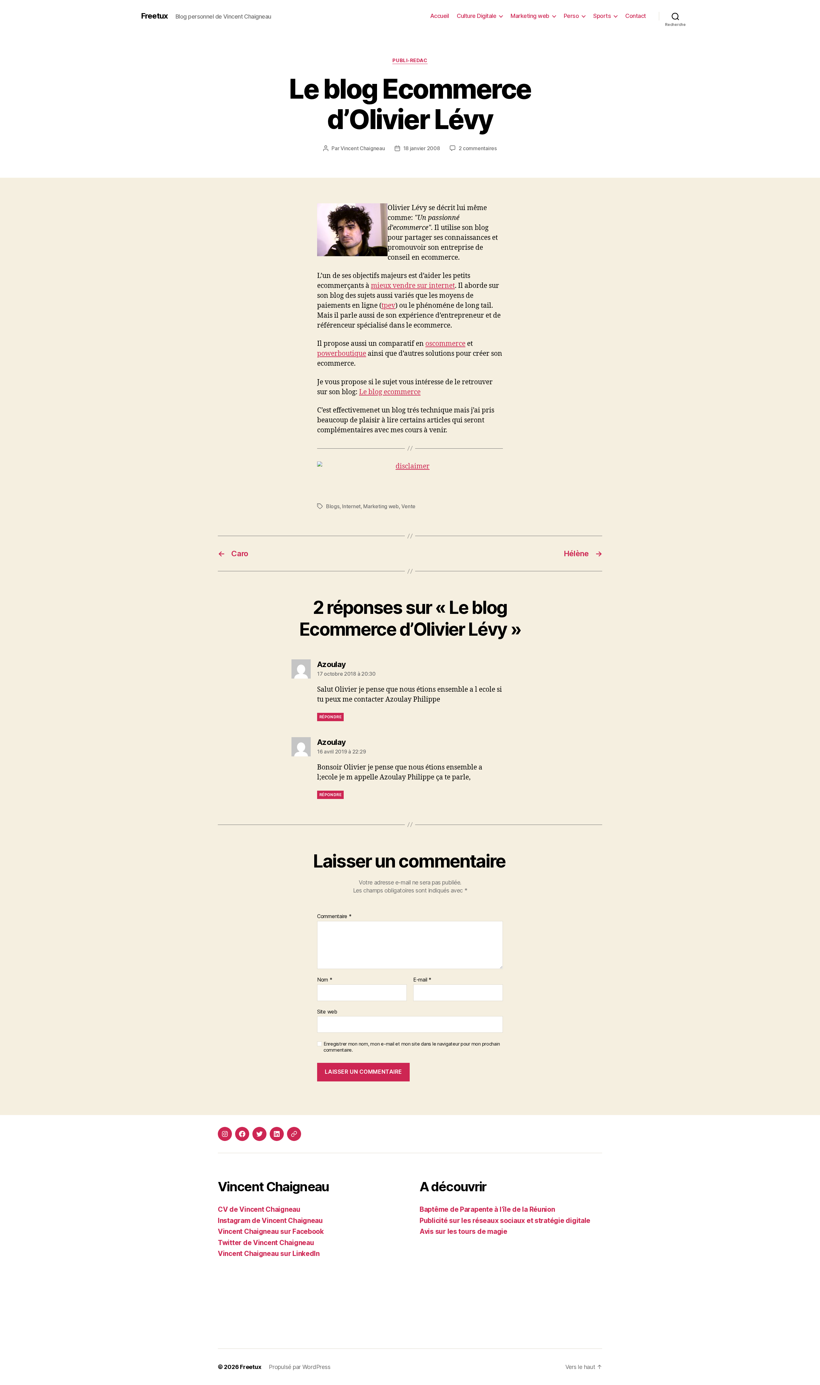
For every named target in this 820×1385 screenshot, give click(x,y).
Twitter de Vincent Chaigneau (266, 1243)
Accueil (439, 15)
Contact (635, 15)
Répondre (330, 716)
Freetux (154, 16)
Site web (327, 1011)
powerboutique (341, 353)
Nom (324, 980)
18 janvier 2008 (421, 148)
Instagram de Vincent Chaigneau (270, 1221)
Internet (351, 506)
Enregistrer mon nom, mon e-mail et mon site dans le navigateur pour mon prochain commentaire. (412, 1047)
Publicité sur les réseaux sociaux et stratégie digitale (505, 1221)
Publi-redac (409, 60)
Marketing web (530, 15)
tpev (388, 305)
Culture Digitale (476, 15)
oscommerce (445, 343)
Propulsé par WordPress (299, 1367)
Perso (571, 15)
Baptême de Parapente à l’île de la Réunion (487, 1209)
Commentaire (334, 916)
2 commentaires (478, 148)
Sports (602, 15)
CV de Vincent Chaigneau (259, 1209)
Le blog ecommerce (390, 392)
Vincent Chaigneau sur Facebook (271, 1231)
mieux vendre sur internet (413, 285)
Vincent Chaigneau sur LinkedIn (269, 1254)
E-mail (422, 980)
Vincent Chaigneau (362, 148)
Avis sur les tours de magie (463, 1231)
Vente (408, 506)
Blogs (333, 506)
